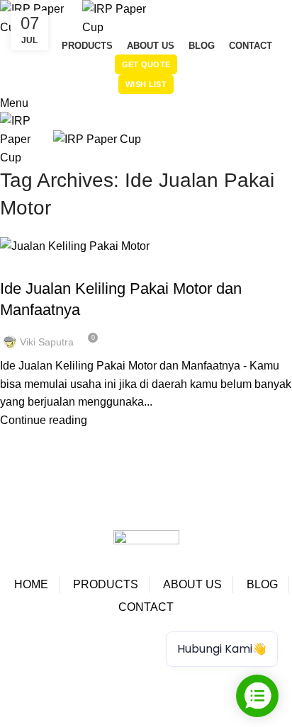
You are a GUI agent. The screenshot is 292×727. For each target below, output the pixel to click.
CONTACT (146, 607)
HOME (31, 584)
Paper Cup (38, 647)
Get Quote (146, 64)
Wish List (146, 84)
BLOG (262, 584)
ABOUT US (192, 584)
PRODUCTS (105, 584)
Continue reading (43, 420)
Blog (19, 263)
